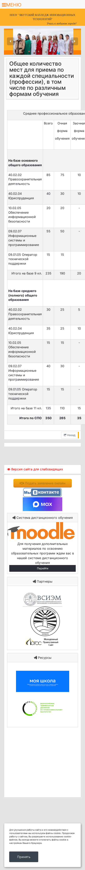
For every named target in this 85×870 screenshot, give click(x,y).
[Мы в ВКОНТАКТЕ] (42, 492)
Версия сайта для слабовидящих (36, 469)
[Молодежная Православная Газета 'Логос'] (42, 642)
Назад (71, 435)
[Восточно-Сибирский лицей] (42, 621)
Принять (23, 857)
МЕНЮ (13, 5)
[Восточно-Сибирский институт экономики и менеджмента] (42, 599)
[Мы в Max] (42, 504)
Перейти (42, 568)
